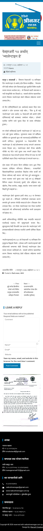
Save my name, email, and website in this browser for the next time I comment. (21, 359)
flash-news (15, 273)
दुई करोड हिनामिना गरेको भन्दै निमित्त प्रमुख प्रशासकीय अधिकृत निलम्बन (13, 289)
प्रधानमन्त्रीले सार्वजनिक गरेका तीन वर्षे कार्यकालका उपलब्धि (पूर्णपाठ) (30, 289)
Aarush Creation (37, 527)
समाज (22, 273)
